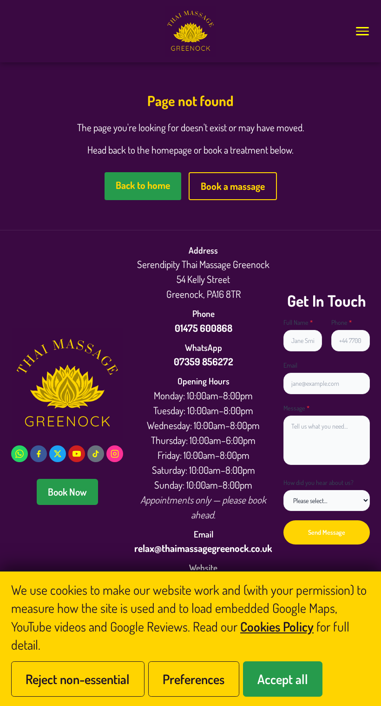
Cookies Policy (277, 626)
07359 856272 (203, 361)
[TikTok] (95, 453)
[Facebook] (38, 453)
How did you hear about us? (318, 482)
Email (290, 365)
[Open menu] (362, 31)
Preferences (193, 679)
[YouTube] (76, 453)
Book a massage (233, 186)
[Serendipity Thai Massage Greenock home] (190, 31)
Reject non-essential (78, 679)
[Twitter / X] (57, 453)
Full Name (298, 322)
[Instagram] (114, 453)
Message (296, 408)
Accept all (282, 679)
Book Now (67, 491)
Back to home (143, 185)
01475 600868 (203, 328)
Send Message (326, 532)
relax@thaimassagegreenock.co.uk (203, 548)
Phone (341, 322)
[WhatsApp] (19, 453)
